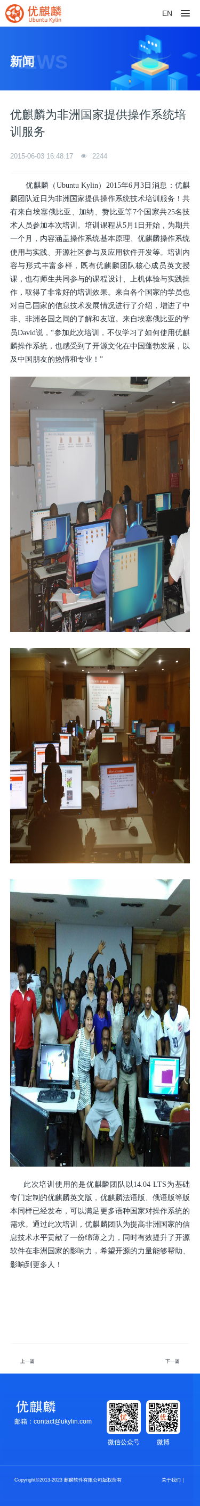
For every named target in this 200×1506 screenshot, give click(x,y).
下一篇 (172, 1361)
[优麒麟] (33, 13)
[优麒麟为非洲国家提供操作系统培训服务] (100, 378)
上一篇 (27, 1361)
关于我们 (171, 1480)
